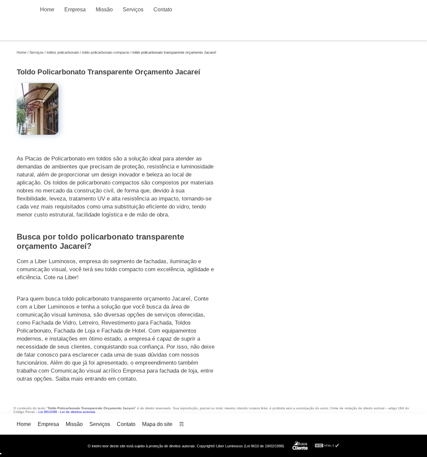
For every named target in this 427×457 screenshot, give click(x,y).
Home (47, 9)
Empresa (75, 9)
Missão (104, 9)
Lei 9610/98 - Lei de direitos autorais (66, 412)
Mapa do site (157, 424)
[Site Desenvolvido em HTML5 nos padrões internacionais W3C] (327, 445)
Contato (162, 9)
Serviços (133, 9)
